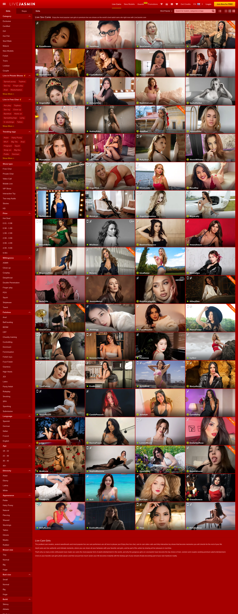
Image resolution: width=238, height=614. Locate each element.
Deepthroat (8, 278)
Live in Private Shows (13, 75)
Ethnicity (7, 471)
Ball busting (8, 322)
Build (5, 599)
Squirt (17, 146)
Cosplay (6, 273)
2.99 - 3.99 (7, 238)
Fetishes (7, 312)
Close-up (17, 109)
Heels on (18, 114)
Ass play (7, 105)
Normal (6, 560)
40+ (4, 466)
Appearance (8, 495)
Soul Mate (7, 41)
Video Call (7, 179)
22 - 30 (6, 456)
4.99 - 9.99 (7, 248)
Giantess (6, 367)
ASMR (5, 263)
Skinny (6, 604)
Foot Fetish (8, 362)
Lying (22, 118)
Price (5, 213)
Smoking (6, 396)
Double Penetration (11, 283)
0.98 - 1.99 (7, 228)
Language (7, 416)
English (6, 441)
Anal (6, 90)
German (15, 154)
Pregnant (8, 146)
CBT (5, 332)
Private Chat (8, 174)
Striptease (7, 302)
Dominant (7, 347)
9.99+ (5, 253)
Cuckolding (7, 342)
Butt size (7, 574)
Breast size (8, 550)
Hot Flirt (6, 36)
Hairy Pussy (17, 137)
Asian (6, 137)
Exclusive (7, 21)
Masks (5, 540)
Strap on (7, 150)
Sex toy (7, 86)
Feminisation (8, 352)
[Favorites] (177, 4)
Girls (8, 11)
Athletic (6, 609)
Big (4, 565)
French (6, 436)
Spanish (6, 421)
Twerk (5, 307)
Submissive (8, 411)
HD (4, 208)
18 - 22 (6, 451)
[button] (225, 11)
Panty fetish (8, 386)
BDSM (5, 327)
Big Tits (14, 142)
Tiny (4, 555)
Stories (6, 203)
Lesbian (6, 66)
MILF (6, 142)
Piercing (6, 515)
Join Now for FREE (225, 4)
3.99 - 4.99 (7, 243)
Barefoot (7, 114)
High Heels (7, 372)
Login (208, 4)
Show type (8, 164)
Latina (5, 485)
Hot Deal (6, 218)
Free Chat (7, 169)
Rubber (6, 545)
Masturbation (16, 90)
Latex (5, 381)
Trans (5, 61)
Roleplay (6, 391)
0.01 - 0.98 (7, 223)
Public (6, 154)
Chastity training (10, 337)
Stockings (7, 525)
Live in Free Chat (11, 99)
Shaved (6, 520)
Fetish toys (7, 357)
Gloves (6, 535)
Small (5, 579)
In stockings (9, 122)
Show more (8, 94)
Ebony (5, 480)
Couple (6, 71)
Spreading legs (10, 118)
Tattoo (19, 122)
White (5, 490)
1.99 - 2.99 (7, 233)
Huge (5, 570)
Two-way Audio (9, 198)
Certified (6, 26)
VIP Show (7, 188)
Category (7, 16)
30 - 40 (6, 461)
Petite (5, 500)
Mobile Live (8, 184)
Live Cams (116, 4)
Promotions (153, 4)
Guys (24, 11)
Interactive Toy (9, 193)
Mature (6, 46)
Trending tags (9, 132)
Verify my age (210, 96)
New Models (129, 4)
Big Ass (17, 150)
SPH (5, 401)
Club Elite (161, 4)
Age (4, 446)
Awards (140, 4)
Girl (4, 31)
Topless (22, 81)
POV (5, 292)
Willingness (8, 258)
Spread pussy (10, 81)
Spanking (7, 406)
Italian (5, 431)
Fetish (5, 56)
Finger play (18, 86)
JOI (4, 377)
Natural (6, 510)
